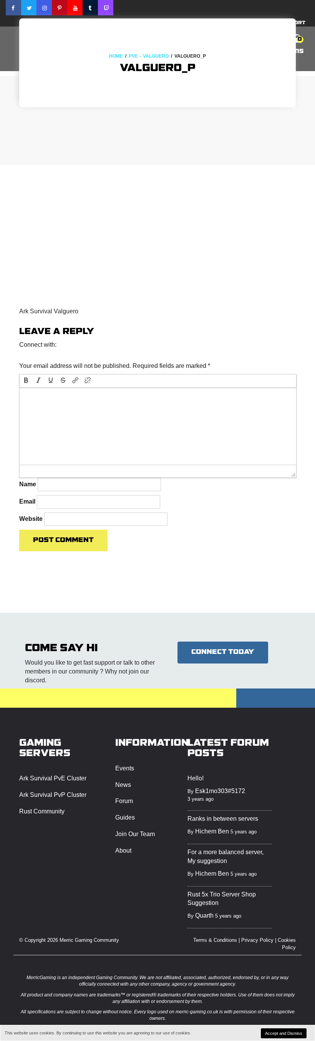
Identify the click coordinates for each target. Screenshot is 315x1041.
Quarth (204, 915)
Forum (124, 801)
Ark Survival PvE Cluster (52, 778)
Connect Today (222, 652)
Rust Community (42, 811)
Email (27, 501)
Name (27, 484)
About (123, 850)
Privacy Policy (257, 940)
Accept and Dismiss (283, 1033)
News (123, 785)
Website (31, 519)
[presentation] (26, 381)
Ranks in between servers (222, 818)
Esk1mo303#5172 (220, 791)
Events (124, 768)
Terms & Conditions (215, 940)
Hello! (195, 778)
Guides (125, 817)
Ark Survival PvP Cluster (52, 795)
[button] (26, 355)
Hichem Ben (212, 831)
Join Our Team (135, 834)
